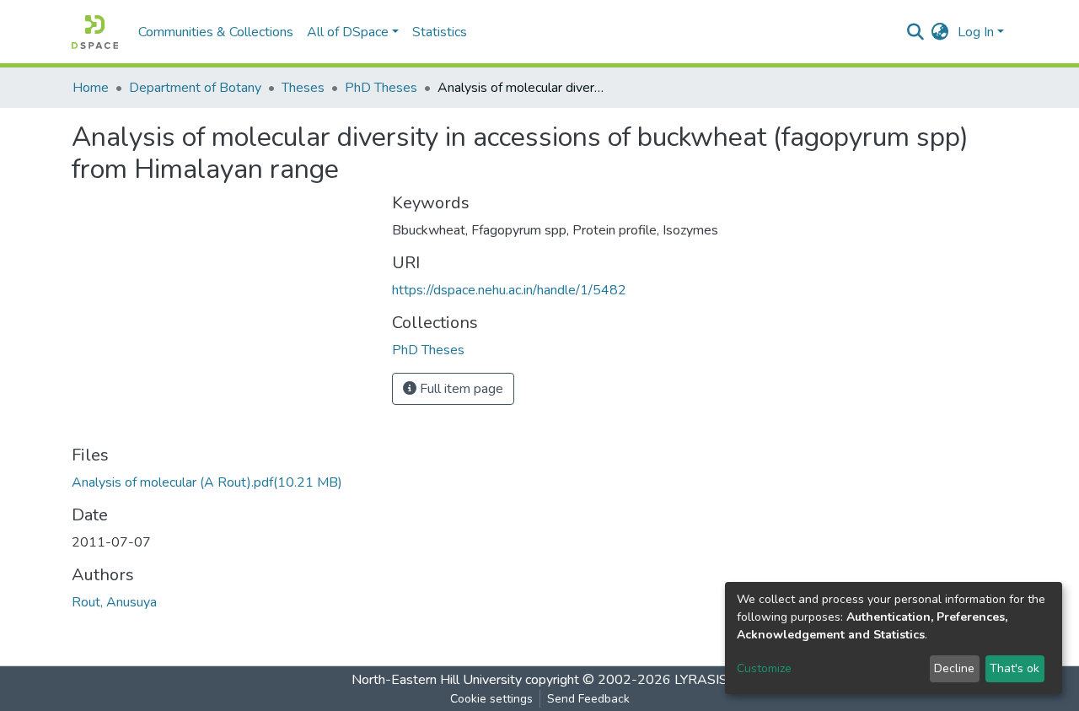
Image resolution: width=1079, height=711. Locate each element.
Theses (303, 87)
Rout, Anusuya (114, 602)
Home (90, 87)
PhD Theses (381, 87)
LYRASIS (700, 680)
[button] (940, 32)
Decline (954, 668)
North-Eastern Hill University (437, 680)
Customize (764, 668)
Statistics (439, 32)
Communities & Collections (215, 32)
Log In (976, 32)
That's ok (1014, 668)
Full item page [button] (459, 389)
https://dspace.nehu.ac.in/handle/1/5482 (509, 290)
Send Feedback (588, 699)
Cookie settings (491, 699)
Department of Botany (195, 87)
